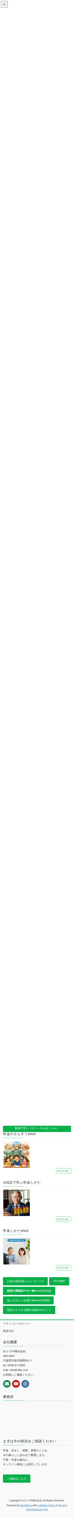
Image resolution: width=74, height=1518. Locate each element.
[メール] (7, 1384)
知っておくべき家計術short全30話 (28, 1300)
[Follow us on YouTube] (16, 1384)
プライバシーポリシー (17, 1323)
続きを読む (63, 1170)
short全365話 (29, 1290)
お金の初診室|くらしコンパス (25, 1281)
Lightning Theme (46, 1505)
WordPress (26, 1505)
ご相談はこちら (16, 1478)
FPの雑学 (59, 1281)
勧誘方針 (8, 1330)
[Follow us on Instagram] (25, 1384)
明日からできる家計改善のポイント (29, 1309)
